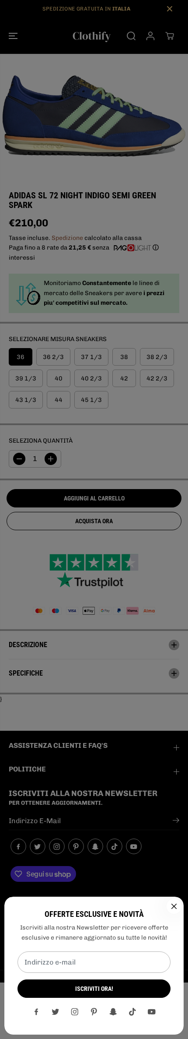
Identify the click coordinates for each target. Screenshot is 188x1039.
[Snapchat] (113, 1011)
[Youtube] (151, 1011)
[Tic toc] (132, 1011)
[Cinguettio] (55, 1011)
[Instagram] (74, 1011)
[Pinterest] (94, 1011)
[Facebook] (36, 1011)
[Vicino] (174, 906)
